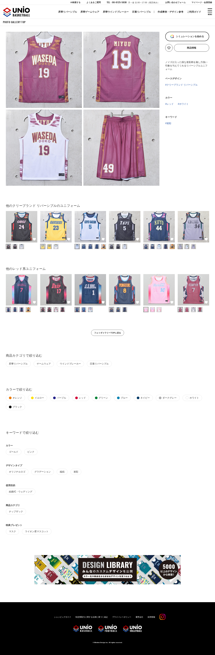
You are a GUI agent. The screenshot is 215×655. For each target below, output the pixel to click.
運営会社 (139, 617)
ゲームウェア (44, 363)
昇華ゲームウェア (90, 12)
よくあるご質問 (93, 2)
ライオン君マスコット (36, 531)
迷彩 (169, 123)
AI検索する (75, 2)
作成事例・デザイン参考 (170, 12)
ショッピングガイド (62, 617)
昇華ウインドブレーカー (116, 12)
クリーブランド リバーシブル (182, 85)
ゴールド (13, 452)
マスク (12, 531)
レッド (170, 104)
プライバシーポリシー (121, 617)
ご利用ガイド (194, 12)
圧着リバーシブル (141, 12)
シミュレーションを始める (189, 36)
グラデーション (42, 471)
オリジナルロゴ (17, 471)
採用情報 (151, 617)
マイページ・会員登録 (202, 2)
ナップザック (16, 511)
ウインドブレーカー (70, 363)
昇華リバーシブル (67, 12)
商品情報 (191, 48)
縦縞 (62, 471)
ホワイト (184, 104)
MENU (210, 14)
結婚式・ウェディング (20, 491)
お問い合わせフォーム (175, 2)
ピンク (30, 452)
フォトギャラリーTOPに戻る (107, 333)
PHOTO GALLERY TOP (14, 22)
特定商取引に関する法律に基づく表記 (91, 617)
